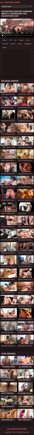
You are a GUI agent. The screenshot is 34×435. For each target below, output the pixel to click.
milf (10, 40)
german (12, 44)
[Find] (31, 6)
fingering (5, 44)
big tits (20, 44)
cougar (4, 47)
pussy (27, 40)
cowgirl (21, 40)
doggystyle (27, 44)
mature (4, 40)
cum (15, 40)
